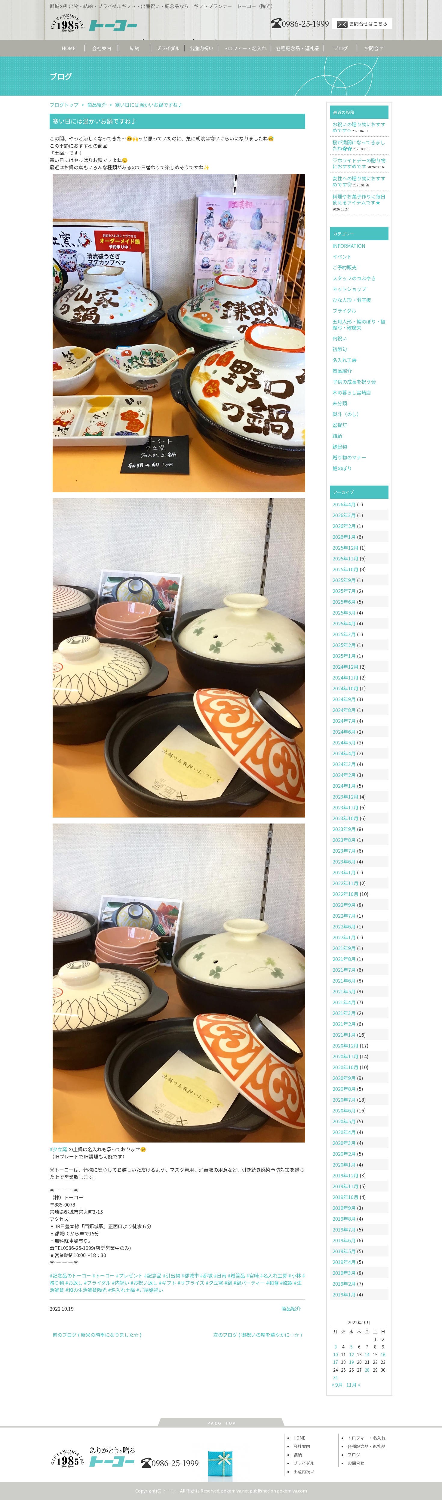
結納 (135, 48)
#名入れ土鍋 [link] (121, 1289)
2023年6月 (344, 861)
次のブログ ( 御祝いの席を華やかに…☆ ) (257, 1334)
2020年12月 (345, 1045)
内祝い (340, 338)
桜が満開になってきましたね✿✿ (359, 145)
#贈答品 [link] (236, 1275)
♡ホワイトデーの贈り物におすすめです (359, 163)
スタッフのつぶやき (354, 278)
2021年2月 (344, 1023)
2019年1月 (344, 1294)
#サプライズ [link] (190, 1282)
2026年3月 (344, 515)
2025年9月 (344, 580)
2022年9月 (344, 904)
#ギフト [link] (167, 1282)
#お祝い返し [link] (144, 1282)
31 (335, 1377)
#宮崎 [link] (252, 1275)
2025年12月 (345, 547)
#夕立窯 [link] (58, 1149)
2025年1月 (344, 655)
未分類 (340, 403)
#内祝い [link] (120, 1282)
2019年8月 (344, 1218)
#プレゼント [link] (129, 1275)
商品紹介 (342, 370)
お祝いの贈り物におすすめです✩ (359, 127)
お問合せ (373, 48)
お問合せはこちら (368, 23)
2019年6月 (344, 1240)
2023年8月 (344, 839)
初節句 (340, 349)
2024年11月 (345, 677)
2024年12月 (345, 666)
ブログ (340, 48)
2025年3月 (344, 634)
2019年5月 (344, 1251)
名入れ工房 (345, 359)
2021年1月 (344, 1034)
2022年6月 (344, 926)
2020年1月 (344, 1164)
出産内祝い (201, 48)
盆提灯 (340, 424)
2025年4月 (344, 623)
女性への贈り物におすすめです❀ (359, 181)
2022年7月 (344, 915)
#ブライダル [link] (97, 1282)
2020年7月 (344, 1099)
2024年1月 (344, 785)
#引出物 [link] (171, 1275)
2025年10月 (345, 569)
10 (335, 1354)
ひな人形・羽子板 (352, 299)
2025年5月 (344, 612)
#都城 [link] (206, 1275)
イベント (342, 256)
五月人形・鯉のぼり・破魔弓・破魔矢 (359, 324)
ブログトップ (64, 104)
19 (351, 1362)
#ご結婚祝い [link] (149, 1289)
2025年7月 (344, 590)
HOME (68, 48)
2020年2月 (344, 1153)
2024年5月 (344, 742)
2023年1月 (344, 872)
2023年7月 (344, 850)
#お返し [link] (74, 1282)
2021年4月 (344, 1002)
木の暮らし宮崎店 (352, 392)
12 (351, 1354)
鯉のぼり (342, 468)
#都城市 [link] (190, 1275)
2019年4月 (344, 1261)
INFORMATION (349, 245)
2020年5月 (344, 1121)
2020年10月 (345, 1067)
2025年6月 (344, 601)
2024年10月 (345, 688)
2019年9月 (344, 1207)
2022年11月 (345, 883)
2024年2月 (344, 774)
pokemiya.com (292, 1491)
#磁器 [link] (286, 1282)
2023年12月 (345, 796)
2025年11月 (345, 558)
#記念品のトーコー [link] (70, 1275)
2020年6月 (344, 1110)
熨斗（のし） (347, 414)
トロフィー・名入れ (244, 48)
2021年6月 (344, 980)
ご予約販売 (345, 267)
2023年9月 (344, 829)
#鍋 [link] (228, 1282)
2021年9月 (344, 948)
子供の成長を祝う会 (354, 381)
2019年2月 (344, 1283)
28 (367, 1370)
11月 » (353, 1384)
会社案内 (101, 48)
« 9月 (337, 1384)
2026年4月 (344, 504)
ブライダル (168, 48)
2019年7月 (344, 1229)
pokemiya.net (235, 1491)
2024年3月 (344, 764)
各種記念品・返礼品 (297, 48)
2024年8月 (344, 709)
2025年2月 (344, 645)
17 (335, 1362)
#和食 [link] (272, 1282)
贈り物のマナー (349, 457)
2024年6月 (344, 731)
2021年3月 (344, 1013)
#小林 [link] (294, 1275)
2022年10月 (345, 893)
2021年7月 (344, 969)
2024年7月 (344, 720)
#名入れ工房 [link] (273, 1275)
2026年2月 (344, 525)
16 (383, 1354)
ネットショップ (349, 289)
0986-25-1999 (305, 23)
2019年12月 (345, 1175)
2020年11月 (345, 1056)
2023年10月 (345, 818)
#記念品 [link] (152, 1275)
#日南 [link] (220, 1275)
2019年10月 (345, 1197)
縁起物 (340, 446)
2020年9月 (344, 1077)
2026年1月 (344, 536)
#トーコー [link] (103, 1275)
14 (367, 1354)
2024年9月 (344, 699)
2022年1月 (344, 937)
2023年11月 (345, 807)
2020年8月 (344, 1088)
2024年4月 (344, 753)
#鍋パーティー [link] (249, 1282)
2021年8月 (344, 958)
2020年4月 (344, 1132)
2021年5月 (344, 991)
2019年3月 (344, 1272)
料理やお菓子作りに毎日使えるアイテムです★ (359, 199)
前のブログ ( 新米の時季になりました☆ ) (97, 1334)
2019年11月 (345, 1186)
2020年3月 (344, 1142)
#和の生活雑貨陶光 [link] (86, 1289)
